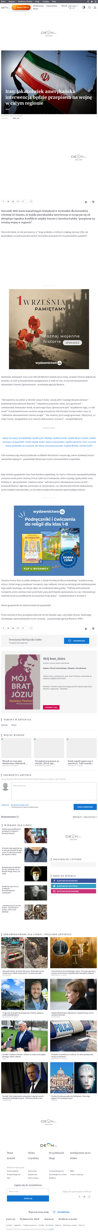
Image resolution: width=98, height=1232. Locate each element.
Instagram (95, 1)
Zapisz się (28, 1198)
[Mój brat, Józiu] (22, 681)
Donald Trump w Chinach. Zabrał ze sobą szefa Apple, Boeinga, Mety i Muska (24, 1055)
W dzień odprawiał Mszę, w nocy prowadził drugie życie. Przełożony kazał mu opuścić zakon (12, 851)
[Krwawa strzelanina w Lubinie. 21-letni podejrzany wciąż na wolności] (73, 1036)
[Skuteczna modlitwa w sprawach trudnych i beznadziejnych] (35, 835)
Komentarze (51, 6)
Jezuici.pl (10, 1219)
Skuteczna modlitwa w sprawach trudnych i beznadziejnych (11, 831)
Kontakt (41, 1225)
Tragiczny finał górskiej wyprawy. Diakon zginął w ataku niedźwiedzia (23, 1014)
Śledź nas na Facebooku (67, 881)
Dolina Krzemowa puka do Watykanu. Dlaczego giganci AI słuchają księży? (70, 1097)
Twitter (92, 1)
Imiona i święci (33, 1178)
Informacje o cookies (70, 1225)
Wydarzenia (38, 6)
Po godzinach (56, 1152)
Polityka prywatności (30, 1225)
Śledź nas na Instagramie (68, 891)
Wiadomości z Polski (75, 766)
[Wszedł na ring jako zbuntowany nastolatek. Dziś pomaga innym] (16, 748)
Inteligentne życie (80, 1152)
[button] (83, 7)
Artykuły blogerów (14, 1174)
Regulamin (17, 1225)
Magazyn (12, 1)
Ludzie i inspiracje (76, 1174)
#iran (13, 725)
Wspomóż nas (79, 641)
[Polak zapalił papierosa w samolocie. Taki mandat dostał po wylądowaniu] (82, 748)
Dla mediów (49, 1225)
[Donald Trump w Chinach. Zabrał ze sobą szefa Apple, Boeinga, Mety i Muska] (24, 1036)
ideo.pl (51, 1229)
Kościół (54, 1100)
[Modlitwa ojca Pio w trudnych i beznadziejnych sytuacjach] (35, 892)
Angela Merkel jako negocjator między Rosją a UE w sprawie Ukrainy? (72, 1014)
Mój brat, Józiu (54, 659)
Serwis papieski (12, 1171)
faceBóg (46, 1)
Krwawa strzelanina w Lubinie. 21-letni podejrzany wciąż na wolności (72, 1055)
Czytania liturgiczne (56, 1171)
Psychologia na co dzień (58, 1174)
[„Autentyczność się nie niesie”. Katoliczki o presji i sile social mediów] (35, 912)
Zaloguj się (5, 805)
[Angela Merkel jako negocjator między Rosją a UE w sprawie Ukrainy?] (73, 994)
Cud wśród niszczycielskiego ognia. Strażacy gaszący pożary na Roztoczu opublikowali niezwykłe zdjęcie (73, 972)
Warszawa (73, 6)
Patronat (81, 1225)
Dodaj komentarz (85, 807)
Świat (7, 109)
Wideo (73, 1158)
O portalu (9, 1225)
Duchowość (32, 1171)
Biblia (3, 1)
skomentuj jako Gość (21, 805)
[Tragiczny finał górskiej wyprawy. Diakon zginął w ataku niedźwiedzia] (24, 994)
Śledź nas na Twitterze (67, 886)
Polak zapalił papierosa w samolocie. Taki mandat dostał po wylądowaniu (80, 763)
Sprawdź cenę (51, 707)
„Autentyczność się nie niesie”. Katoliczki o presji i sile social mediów (11, 908)
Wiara (35, 9)
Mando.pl (49, 1219)
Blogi (37, 1)
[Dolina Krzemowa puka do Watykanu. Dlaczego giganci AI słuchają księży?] (73, 1077)
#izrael (4, 725)
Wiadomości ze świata (10, 766)
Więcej (64, 6)
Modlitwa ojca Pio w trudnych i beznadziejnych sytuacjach (10, 889)
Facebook (88, 1)
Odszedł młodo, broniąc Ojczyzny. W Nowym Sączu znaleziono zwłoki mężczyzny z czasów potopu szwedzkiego (23, 973)
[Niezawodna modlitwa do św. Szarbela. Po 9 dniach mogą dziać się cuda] (35, 873)
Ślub (8, 1178)
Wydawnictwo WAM (29, 1219)
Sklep (54, 1)
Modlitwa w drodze (25, 1)
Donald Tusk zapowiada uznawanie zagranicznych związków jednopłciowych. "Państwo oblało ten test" (23, 1098)
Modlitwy (52, 1178)
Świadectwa (32, 1174)
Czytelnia (33, 1158)
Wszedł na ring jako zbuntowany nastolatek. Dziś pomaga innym (14, 763)
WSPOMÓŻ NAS (63, 1212)
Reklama (58, 1225)
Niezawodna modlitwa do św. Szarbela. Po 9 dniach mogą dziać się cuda (11, 870)
